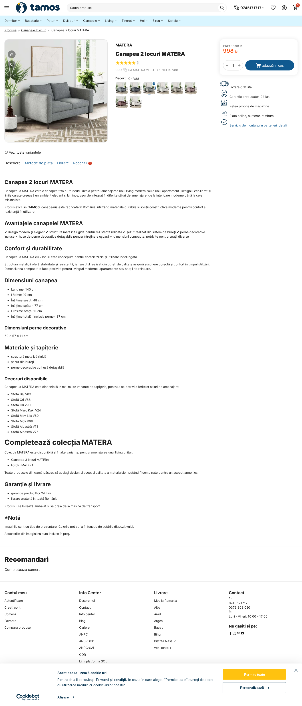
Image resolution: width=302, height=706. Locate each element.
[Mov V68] (121, 102)
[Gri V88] (149, 88)
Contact (85, 607)
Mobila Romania (165, 600)
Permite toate (254, 674)
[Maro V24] (177, 88)
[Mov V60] (190, 88)
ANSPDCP (86, 641)
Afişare (63, 697)
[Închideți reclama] (296, 670)
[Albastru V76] (135, 88)
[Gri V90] (163, 88)
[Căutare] (222, 8)
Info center (87, 614)
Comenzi (10, 614)
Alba (157, 607)
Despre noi (87, 600)
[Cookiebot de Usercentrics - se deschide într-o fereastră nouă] (27, 697)
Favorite (10, 621)
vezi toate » (162, 648)
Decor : (120, 78)
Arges (158, 621)
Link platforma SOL (93, 661)
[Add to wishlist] (12, 64)
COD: (119, 70)
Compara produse (17, 627)
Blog (82, 621)
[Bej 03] (135, 102)
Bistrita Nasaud (165, 641)
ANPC (83, 634)
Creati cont (12, 607)
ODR (82, 654)
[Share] (12, 54)
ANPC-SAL (87, 648)
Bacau (158, 627)
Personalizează (252, 687)
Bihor (157, 634)
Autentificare (13, 600)
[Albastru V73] (121, 88)
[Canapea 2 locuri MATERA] (56, 90)
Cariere (84, 627)
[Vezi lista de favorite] (273, 7)
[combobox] (147, 7)
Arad (157, 614)
